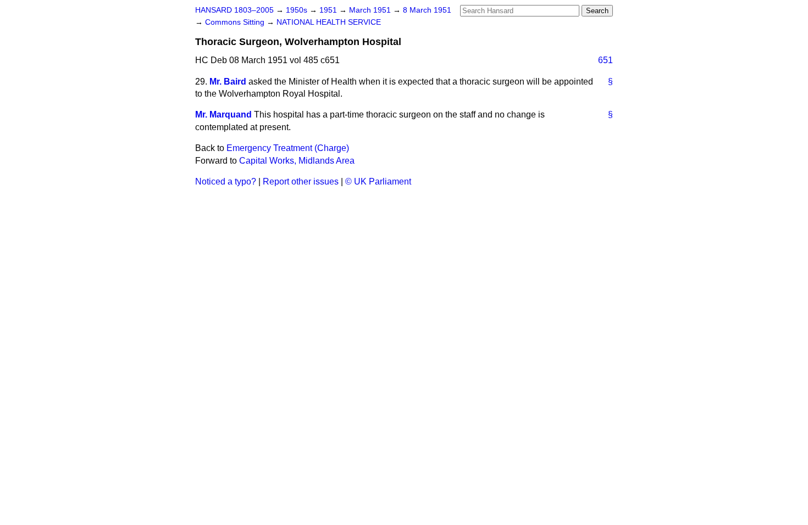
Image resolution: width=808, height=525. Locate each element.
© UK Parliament (378, 181)
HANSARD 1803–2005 (234, 10)
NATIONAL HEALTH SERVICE (328, 22)
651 (605, 60)
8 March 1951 (427, 10)
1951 (329, 10)
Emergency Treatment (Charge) (287, 148)
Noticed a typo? (225, 181)
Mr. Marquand (223, 114)
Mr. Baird (227, 81)
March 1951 (371, 10)
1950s (297, 10)
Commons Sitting (236, 22)
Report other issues (301, 181)
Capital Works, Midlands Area (297, 160)
